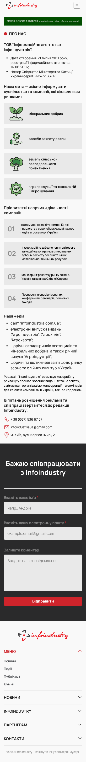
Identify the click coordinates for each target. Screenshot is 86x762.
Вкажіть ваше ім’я (20, 497)
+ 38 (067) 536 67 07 (26, 419)
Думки (9, 684)
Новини (10, 661)
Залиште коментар (21, 550)
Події (8, 668)
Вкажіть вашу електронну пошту (34, 522)
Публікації (12, 676)
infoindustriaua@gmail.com (31, 427)
